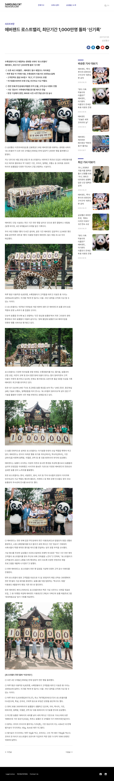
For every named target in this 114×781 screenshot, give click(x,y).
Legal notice (10, 774)
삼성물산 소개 (71, 5)
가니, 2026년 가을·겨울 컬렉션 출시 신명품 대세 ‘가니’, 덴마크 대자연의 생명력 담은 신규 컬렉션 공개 (84, 176)
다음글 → (69, 752)
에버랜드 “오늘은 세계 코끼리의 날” (83, 119)
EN (108, 5)
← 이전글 (8, 752)
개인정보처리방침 (22, 774)
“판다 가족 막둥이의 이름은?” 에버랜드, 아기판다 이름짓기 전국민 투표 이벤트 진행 (84, 98)
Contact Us (34, 774)
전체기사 (41, 5)
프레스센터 (55, 5)
